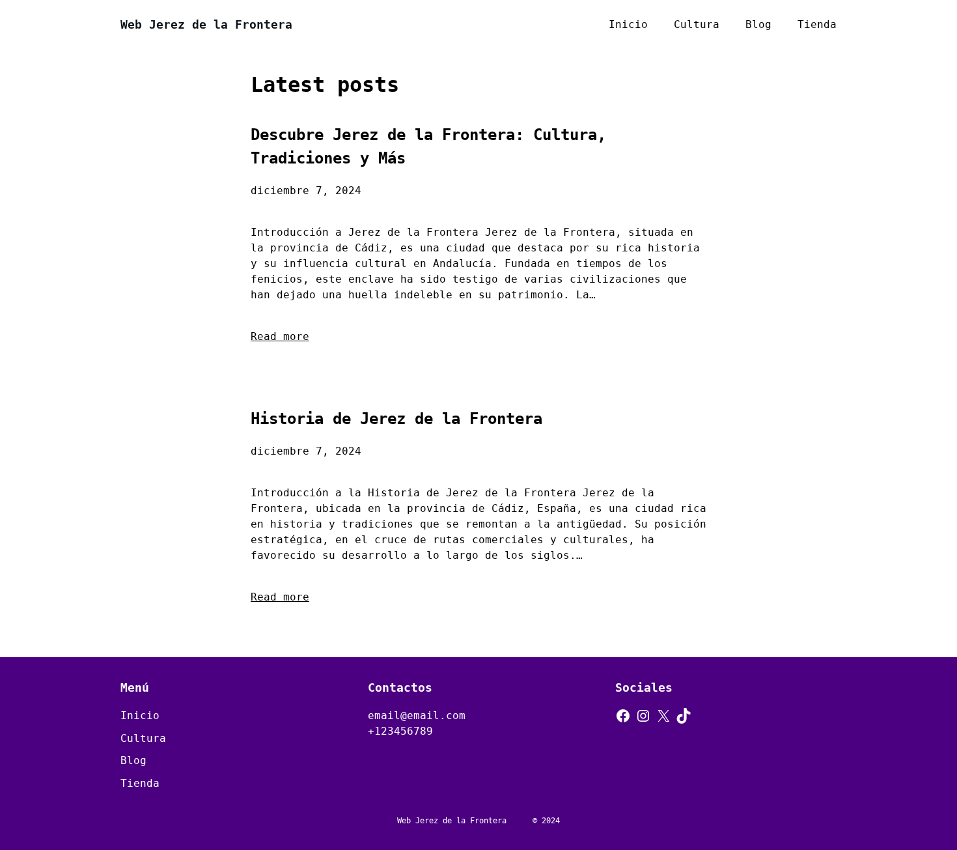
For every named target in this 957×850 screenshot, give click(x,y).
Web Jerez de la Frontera (206, 24)
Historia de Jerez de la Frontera (396, 419)
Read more (280, 336)
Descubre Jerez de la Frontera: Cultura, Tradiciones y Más (428, 146)
